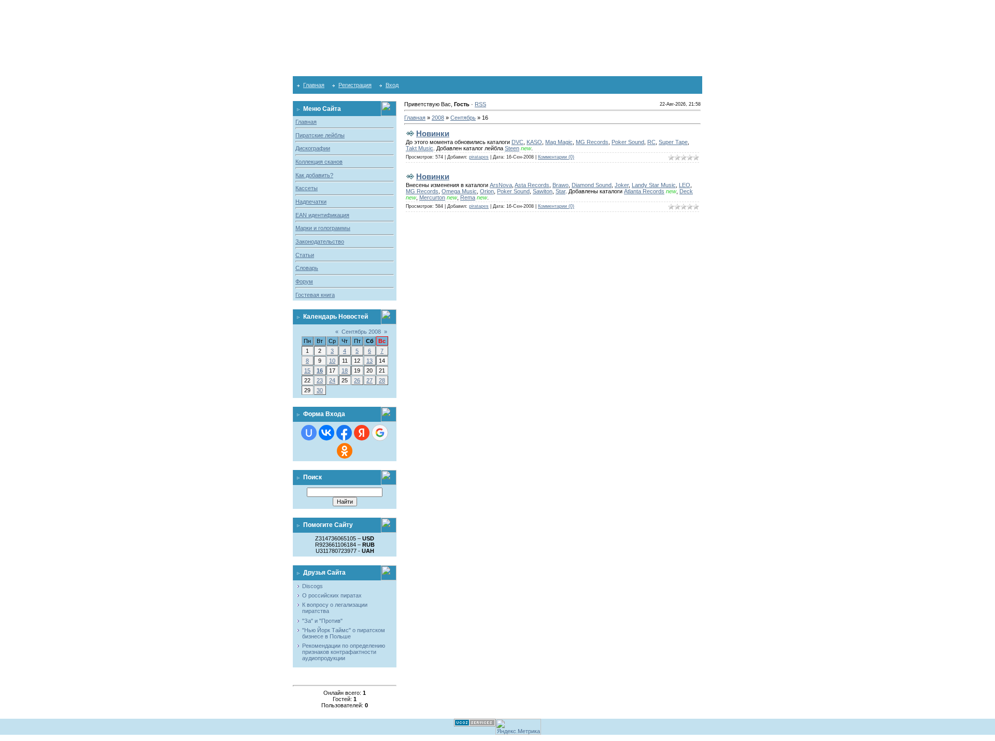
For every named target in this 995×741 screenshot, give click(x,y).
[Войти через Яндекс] (361, 432)
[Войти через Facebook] (344, 432)
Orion (487, 191)
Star (560, 191)
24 (332, 380)
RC (651, 142)
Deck (686, 191)
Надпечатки (310, 201)
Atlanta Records (644, 191)
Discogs (312, 586)
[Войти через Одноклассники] (344, 451)
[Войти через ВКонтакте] (326, 432)
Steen (512, 148)
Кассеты (306, 188)
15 (307, 370)
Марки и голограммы (322, 228)
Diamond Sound (592, 185)
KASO (534, 142)
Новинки (432, 133)
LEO (684, 185)
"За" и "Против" (322, 621)
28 (382, 380)
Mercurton (432, 197)
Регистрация (355, 85)
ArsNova (501, 185)
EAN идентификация (322, 215)
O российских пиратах (332, 595)
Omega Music (459, 191)
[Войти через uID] (309, 432)
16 (320, 370)
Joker (622, 185)
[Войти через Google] (380, 432)
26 (357, 380)
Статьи (304, 255)
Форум (304, 281)
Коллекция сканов (319, 162)
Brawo (560, 185)
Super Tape (673, 142)
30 (320, 390)
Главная (313, 85)
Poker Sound (628, 142)
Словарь (306, 268)
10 (332, 361)
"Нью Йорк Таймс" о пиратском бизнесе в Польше (343, 633)
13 (369, 361)
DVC (517, 142)
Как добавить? (314, 175)
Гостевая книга (315, 295)
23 (320, 380)
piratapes (479, 157)
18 (345, 370)
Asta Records (532, 185)
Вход (392, 85)
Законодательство (319, 241)
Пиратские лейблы (320, 135)
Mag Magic (559, 142)
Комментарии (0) (556, 157)
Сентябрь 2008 (361, 332)
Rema (467, 197)
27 (369, 380)
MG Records (592, 142)
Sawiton (542, 191)
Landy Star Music (654, 185)
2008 (438, 118)
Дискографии (312, 148)
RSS (480, 104)
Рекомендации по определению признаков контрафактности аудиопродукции (343, 652)
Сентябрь (463, 118)
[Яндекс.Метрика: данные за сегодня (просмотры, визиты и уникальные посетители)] (518, 727)
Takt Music (419, 148)
